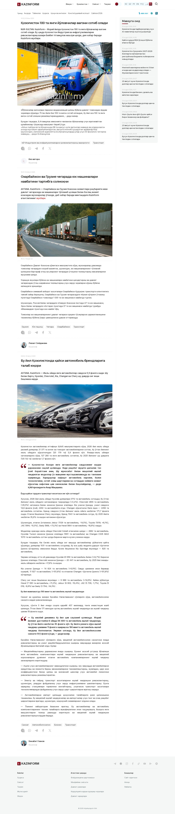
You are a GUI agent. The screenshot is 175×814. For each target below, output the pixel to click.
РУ (134, 4)
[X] (50, 149)
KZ (126, 4)
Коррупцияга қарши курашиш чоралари (87, 791)
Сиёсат (20, 782)
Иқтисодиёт (22, 791)
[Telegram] (36, 149)
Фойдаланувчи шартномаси (82, 777)
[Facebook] (43, 149)
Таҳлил (107, 4)
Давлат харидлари (79, 796)
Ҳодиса (45, 13)
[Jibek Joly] (144, 13)
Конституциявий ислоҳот (79, 13)
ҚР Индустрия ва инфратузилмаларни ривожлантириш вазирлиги (56, 143)
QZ (130, 4)
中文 (142, 4)
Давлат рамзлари (78, 787)
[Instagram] (23, 149)
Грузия (25, 327)
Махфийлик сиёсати (79, 782)
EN (137, 4)
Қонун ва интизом (58, 13)
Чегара (50, 327)
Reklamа (127, 787)
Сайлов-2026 (96, 13)
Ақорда (27, 13)
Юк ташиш (37, 327)
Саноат (25, 725)
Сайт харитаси (130, 777)
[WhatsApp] (29, 149)
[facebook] (133, 763)
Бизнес (58, 725)
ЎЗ (150, 4)
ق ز (146, 4)
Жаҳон (20, 796)
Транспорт (98, 143)
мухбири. (41, 198)
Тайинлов (36, 13)
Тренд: (20, 13)
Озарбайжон (63, 327)
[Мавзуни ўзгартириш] (118, 4)
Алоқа (127, 782)
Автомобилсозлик (41, 725)
